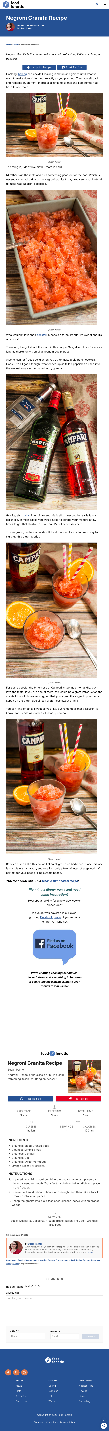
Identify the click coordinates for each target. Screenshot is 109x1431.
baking (22, 74)
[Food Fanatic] (46, 4)
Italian (26, 515)
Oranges (86, 1260)
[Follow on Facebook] (8, 1372)
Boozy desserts (32, 1260)
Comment (13, 1293)
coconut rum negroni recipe (59, 881)
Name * (14, 1331)
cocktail (42, 335)
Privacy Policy (67, 1422)
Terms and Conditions (46, 1422)
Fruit (73, 1260)
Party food (95, 1260)
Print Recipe (73, 67)
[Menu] (105, 4)
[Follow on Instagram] (25, 1372)
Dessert (51, 1260)
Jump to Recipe (41, 67)
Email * (55, 1331)
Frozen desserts (63, 1260)
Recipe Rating (15, 1286)
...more (90, 1252)
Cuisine (43, 1260)
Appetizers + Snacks (15, 1260)
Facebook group (50, 917)
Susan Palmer (27, 28)
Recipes (15, 44)
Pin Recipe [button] (80, 1098)
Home (8, 44)
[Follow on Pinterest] (16, 1372)
